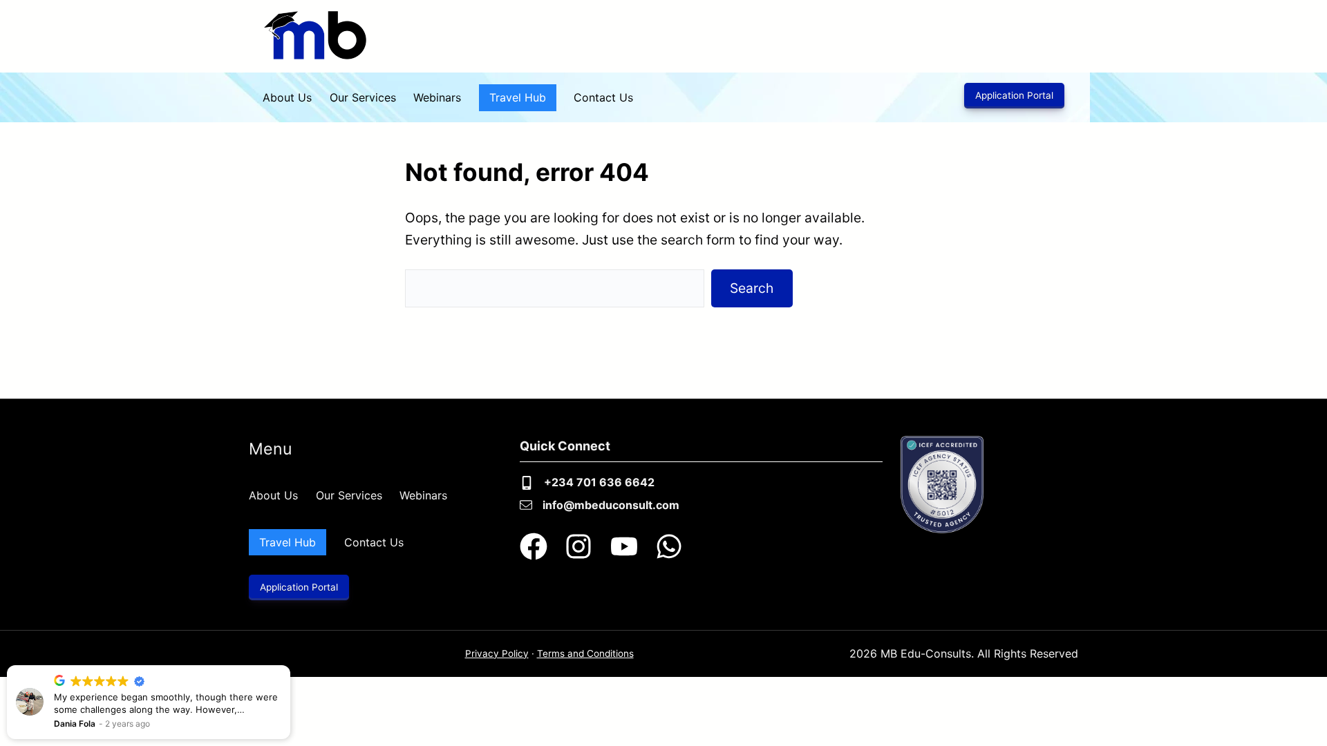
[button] (289, 665)
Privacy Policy (497, 653)
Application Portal (1014, 95)
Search (751, 288)
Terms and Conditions (585, 653)
